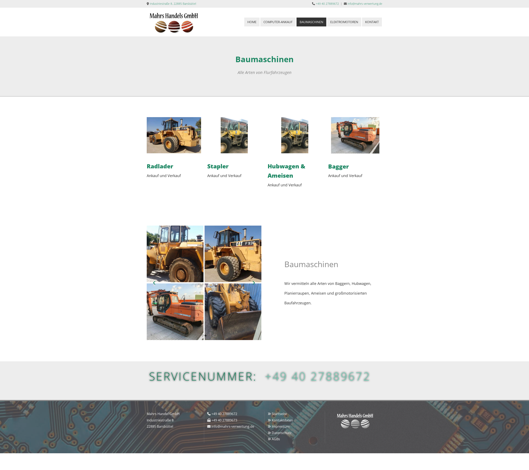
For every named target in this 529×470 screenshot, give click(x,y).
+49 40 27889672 (327, 4)
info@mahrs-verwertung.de (365, 4)
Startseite (279, 414)
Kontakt (372, 22)
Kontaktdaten (282, 420)
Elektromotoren (344, 22)
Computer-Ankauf (278, 22)
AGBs (276, 439)
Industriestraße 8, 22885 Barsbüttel (173, 4)
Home (251, 22)
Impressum (281, 426)
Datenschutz (282, 433)
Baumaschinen (311, 22)
